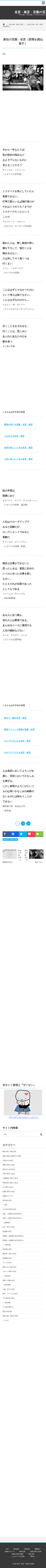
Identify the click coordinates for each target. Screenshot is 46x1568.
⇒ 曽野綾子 (7, 1223)
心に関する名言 (8, 1187)
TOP (7, 1549)
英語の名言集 (7, 1311)
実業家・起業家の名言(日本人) (13, 1240)
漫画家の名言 (7, 1258)
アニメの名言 (7, 1262)
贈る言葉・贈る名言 (9, 1151)
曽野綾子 (37, 1549)
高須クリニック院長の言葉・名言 (19, 729)
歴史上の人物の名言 (9, 1267)
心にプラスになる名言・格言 (17, 741)
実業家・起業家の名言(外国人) (13, 1236)
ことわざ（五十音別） (18, 1556)
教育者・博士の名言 (9, 1254)
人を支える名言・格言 (14, 436)
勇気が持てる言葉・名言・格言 (18, 424)
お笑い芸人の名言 (9, 1289)
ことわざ (6, 1320)
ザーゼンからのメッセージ (23, 1117)
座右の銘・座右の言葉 (10, 839)
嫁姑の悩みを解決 (17, 1554)
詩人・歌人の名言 (9, 1227)
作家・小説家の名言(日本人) (12, 1218)
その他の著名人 (8, 1307)
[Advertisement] (23, 116)
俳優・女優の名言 (9, 1280)
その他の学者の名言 (9, 1209)
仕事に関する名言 (9, 1174)
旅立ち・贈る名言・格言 (15, 718)
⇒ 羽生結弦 (7, 1276)
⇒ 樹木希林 (7, 1285)
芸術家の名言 (7, 1231)
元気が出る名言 (8, 1160)
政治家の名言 (7, 1249)
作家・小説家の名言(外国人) (12, 1214)
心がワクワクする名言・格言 (17, 752)
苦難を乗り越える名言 (10, 1183)
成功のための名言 (9, 1169)
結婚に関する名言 (9, 1191)
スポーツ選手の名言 (9, 1271)
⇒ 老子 (5, 1205)
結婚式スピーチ (8, 1196)
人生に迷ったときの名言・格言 (18, 459)
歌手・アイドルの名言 (10, 1294)
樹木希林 (16, 1549)
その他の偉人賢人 (9, 1298)
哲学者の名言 (7, 1200)
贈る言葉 (22, 1551)
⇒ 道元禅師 (7, 1303)
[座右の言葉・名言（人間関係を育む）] (10, 850)
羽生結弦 (27, 1549)
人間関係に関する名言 (10, 1178)
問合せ (32, 1556)
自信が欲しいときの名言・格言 (18, 448)
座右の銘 (31, 1554)
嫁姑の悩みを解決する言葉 (12, 1156)
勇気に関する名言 (9, 1165)
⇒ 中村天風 (7, 1245)
